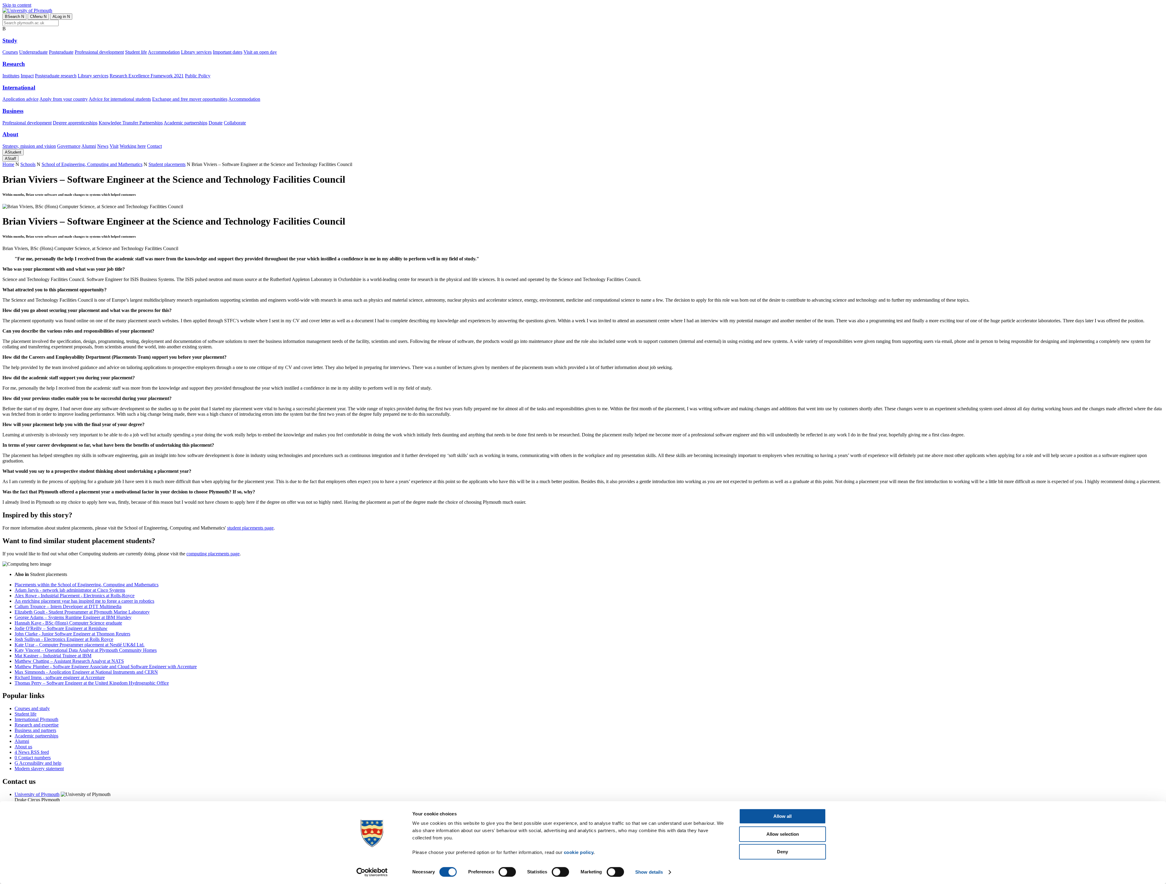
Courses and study (32, 708)
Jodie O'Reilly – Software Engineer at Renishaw (61, 628)
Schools (28, 164)
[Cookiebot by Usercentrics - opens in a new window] (372, 872)
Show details (649, 872)
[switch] (507, 872)
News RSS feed (32, 752)
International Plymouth (36, 719)
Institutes (10, 75)
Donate (216, 122)
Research (13, 64)
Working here (133, 146)
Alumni (88, 146)
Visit (114, 146)
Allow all (782, 816)
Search (14, 16)
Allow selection (782, 834)
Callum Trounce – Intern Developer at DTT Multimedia (68, 606)
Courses (10, 52)
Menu (38, 16)
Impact (27, 75)
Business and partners (35, 730)
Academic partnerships (185, 122)
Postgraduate (61, 52)
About (10, 134)
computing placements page (213, 553)
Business (12, 111)
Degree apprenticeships (75, 122)
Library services (196, 52)
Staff (10, 158)
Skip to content (16, 5)
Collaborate (235, 122)
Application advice (20, 99)
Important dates (227, 52)
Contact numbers (33, 757)
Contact (154, 146)
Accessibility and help (38, 763)
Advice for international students (120, 99)
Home (8, 164)
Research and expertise (37, 724)
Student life (136, 52)
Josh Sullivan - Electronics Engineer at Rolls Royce (64, 639)
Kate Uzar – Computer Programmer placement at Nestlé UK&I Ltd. (80, 644)
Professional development (99, 52)
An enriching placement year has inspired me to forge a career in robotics (84, 601)
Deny (782, 851)
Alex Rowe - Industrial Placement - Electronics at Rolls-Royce (75, 595)
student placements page (250, 527)
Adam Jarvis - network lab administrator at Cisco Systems (70, 590)
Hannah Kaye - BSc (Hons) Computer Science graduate (68, 622)
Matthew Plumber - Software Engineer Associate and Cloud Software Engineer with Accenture (106, 666)
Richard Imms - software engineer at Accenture (60, 677)
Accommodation (164, 52)
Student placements (167, 164)
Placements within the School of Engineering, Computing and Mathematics (87, 584)
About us (23, 746)
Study (9, 40)
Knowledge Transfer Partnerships (131, 122)
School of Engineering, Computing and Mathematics (92, 164)
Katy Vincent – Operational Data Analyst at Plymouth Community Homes (86, 650)
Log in (61, 16)
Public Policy (197, 75)
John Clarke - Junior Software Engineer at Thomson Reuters (72, 633)
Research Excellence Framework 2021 (147, 75)
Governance (68, 146)
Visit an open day (260, 52)
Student (13, 152)
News (102, 146)
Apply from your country (63, 99)
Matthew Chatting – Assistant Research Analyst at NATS (69, 661)
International (18, 87)
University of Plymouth (37, 794)
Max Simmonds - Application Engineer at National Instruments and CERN (86, 672)
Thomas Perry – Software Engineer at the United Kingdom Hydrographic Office (92, 683)
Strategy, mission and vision (29, 146)
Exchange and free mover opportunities (189, 99)
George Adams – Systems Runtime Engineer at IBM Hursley (73, 617)
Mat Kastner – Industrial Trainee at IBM (53, 655)
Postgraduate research (56, 75)
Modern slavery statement (39, 768)
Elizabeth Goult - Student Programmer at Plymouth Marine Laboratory (82, 612)
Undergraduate (33, 52)
